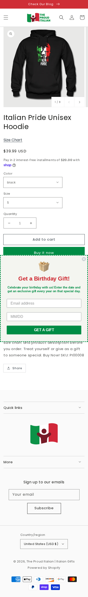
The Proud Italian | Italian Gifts (51, 561)
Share (17, 368)
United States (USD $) (41, 544)
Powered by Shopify (44, 568)
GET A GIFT (44, 330)
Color (8, 173)
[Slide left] (69, 102)
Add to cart (44, 239)
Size (7, 193)
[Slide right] (79, 102)
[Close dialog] (83, 259)
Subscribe (44, 508)
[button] (6, 17)
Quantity (10, 214)
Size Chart (13, 140)
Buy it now (44, 252)
